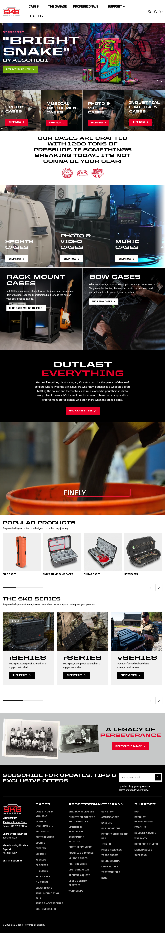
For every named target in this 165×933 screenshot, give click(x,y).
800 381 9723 (10, 837)
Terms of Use (125, 789)
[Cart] (161, 11)
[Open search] (149, 11)
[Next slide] (161, 81)
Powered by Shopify (34, 924)
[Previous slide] (157, 81)
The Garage (57, 6)
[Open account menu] (155, 11)
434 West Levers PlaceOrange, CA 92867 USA (15, 824)
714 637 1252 (10, 853)
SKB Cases (17, 924)
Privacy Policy (141, 789)
